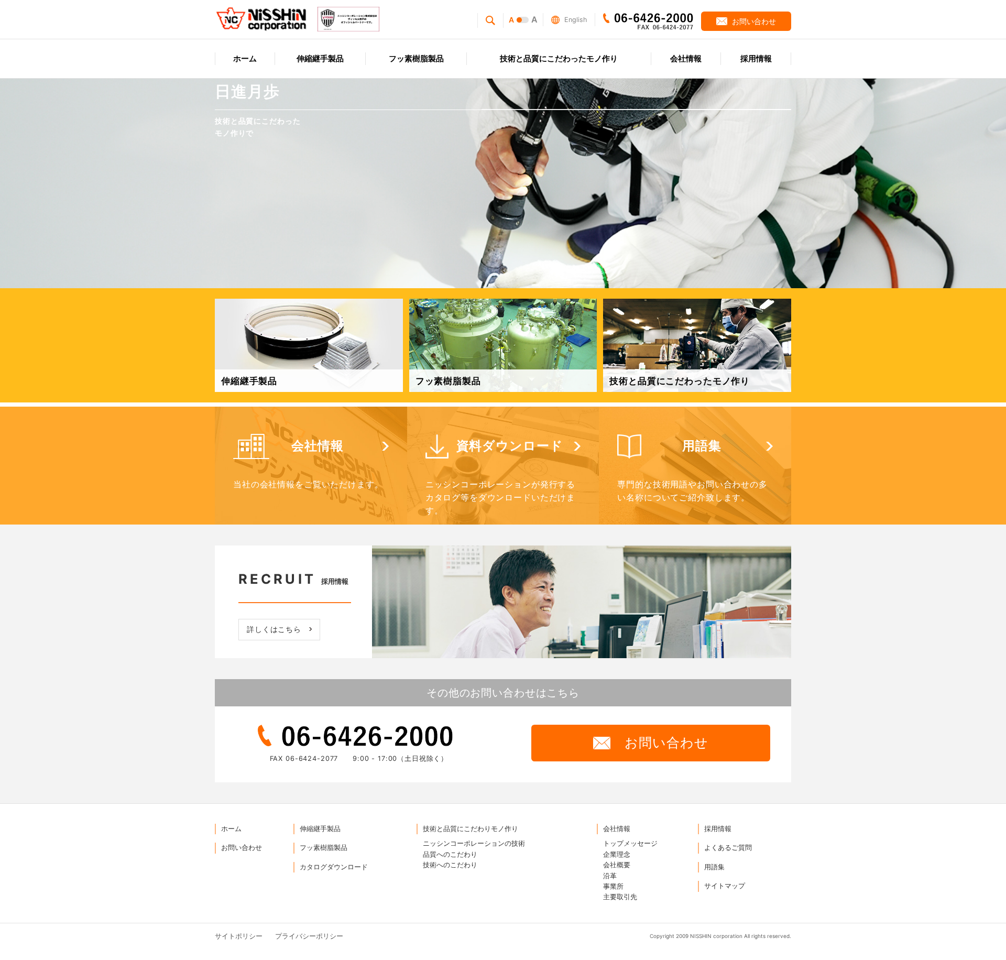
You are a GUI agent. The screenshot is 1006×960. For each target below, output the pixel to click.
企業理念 (616, 854)
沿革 (610, 876)
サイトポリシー (239, 936)
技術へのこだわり (450, 865)
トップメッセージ (630, 843)
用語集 (714, 867)
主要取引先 (620, 897)
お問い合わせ (241, 848)
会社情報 (616, 829)
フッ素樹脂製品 (323, 848)
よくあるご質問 (728, 848)
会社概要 (616, 865)
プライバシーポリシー (309, 936)
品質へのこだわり (450, 854)
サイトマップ (724, 886)
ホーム (231, 829)
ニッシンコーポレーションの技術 (474, 843)
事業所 (613, 886)
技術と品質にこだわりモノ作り (470, 829)
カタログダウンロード (334, 867)
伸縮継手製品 (320, 829)
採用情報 (717, 829)
